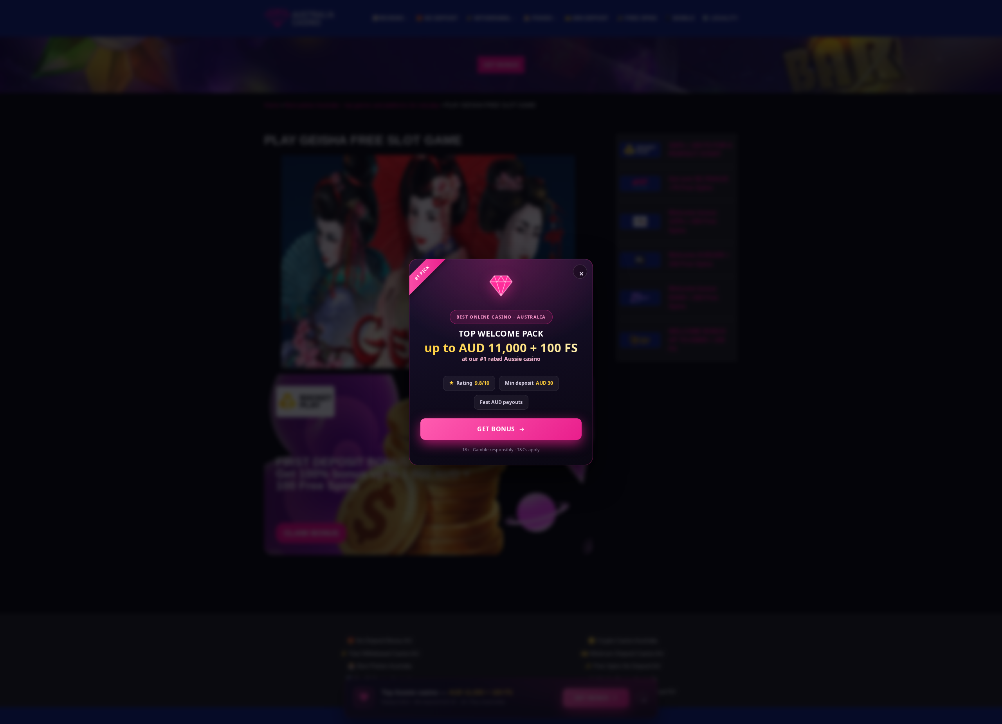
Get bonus (496, 429)
